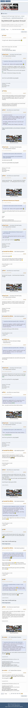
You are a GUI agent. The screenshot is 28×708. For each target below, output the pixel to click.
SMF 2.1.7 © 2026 (11, 705)
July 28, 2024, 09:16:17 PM (7, 253)
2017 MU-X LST (7, 49)
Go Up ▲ (18, 703)
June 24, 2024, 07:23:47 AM (6, 58)
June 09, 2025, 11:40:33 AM (6, 299)
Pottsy (5, 91)
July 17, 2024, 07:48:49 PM (6, 202)
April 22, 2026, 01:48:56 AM (6, 672)
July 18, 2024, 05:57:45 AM (6, 228)
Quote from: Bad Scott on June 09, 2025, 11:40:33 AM (14, 321)
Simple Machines (17, 705)
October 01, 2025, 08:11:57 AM (7, 550)
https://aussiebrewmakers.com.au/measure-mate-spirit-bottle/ (14, 128)
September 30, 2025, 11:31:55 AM (7, 471)
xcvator (5, 637)
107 (21, 29)
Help (9, 703)
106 (19, 29)
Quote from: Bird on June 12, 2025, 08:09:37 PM (13, 429)
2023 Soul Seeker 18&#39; (11, 50)
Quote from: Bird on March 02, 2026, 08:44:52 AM (13, 642)
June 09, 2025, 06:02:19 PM (6, 318)
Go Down (3, 29)
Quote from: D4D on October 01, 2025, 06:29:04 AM (13, 553)
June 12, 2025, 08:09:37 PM (6, 394)
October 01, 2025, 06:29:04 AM (7, 531)
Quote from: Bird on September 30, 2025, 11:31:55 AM (14, 506)
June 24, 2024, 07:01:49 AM (6, 37)
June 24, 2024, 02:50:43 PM (6, 92)
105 (17, 29)
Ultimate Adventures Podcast (11, 200)
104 (15, 29)
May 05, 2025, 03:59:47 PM (6, 272)
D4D (4, 529)
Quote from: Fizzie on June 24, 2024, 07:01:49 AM (13, 61)
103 (13, 29)
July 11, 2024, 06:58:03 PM (6, 177)
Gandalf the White (8, 251)
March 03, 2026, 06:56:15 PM (7, 639)
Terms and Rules (13, 703)
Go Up (2, 693)
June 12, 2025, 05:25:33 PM (6, 371)
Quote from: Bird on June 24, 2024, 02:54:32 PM (13, 153)
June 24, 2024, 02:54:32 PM (6, 112)
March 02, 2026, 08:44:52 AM (7, 609)
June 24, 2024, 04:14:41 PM (6, 150)
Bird (4, 110)
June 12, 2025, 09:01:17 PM (6, 426)
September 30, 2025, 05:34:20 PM (7, 503)
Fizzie (4, 35)
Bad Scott (5, 54)
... (11, 29)
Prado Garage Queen (6, 543)
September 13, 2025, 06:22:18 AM (7, 452)
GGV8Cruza (6, 339)
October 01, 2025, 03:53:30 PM (7, 581)
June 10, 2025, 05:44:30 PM (6, 344)
